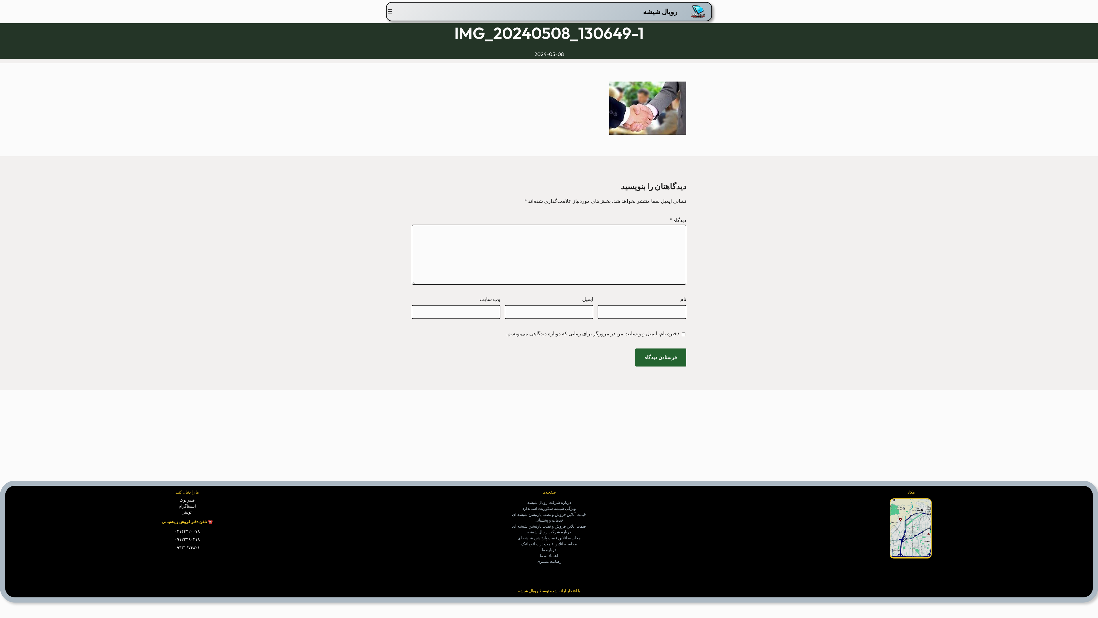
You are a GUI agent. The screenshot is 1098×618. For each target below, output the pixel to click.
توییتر (187, 512)
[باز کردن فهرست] (390, 11)
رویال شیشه (660, 11)
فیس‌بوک (187, 500)
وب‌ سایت (490, 299)
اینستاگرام (187, 506)
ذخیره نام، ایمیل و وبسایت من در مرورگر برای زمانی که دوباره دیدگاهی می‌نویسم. (592, 333)
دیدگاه (678, 220)
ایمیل (587, 299)
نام (683, 299)
